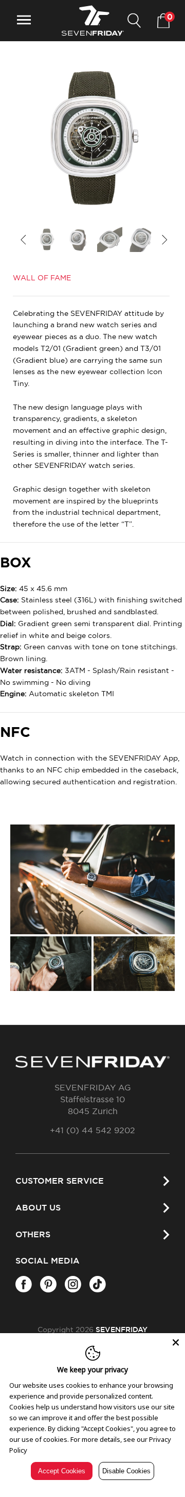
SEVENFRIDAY (121, 1330)
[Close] (176, 1342)
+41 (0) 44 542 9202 (92, 1130)
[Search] (134, 20)
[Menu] (23, 21)
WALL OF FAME (42, 278)
